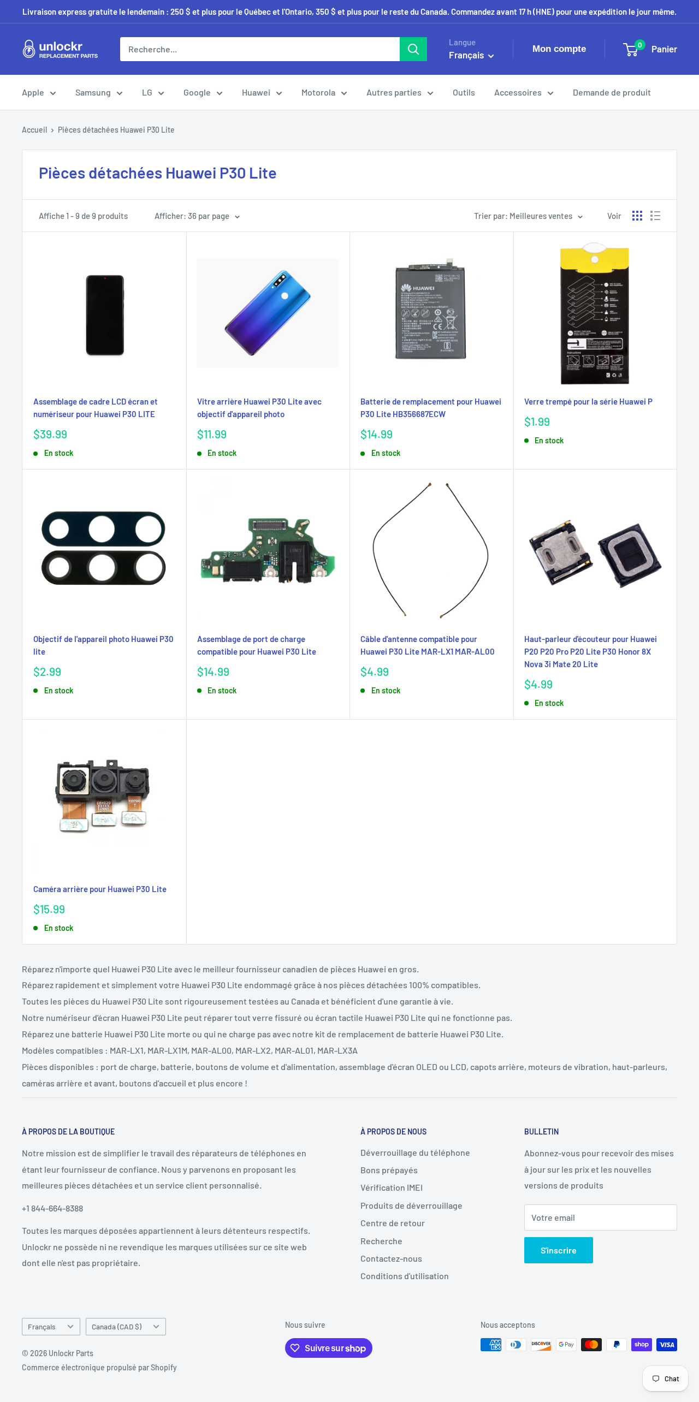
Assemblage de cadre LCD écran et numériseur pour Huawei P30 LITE (95, 407)
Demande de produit (612, 92)
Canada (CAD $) (116, 1326)
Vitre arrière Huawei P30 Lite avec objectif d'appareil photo (259, 407)
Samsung (93, 92)
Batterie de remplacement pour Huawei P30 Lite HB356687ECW (430, 407)
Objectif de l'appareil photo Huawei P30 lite (103, 645)
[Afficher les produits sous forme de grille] (637, 216)
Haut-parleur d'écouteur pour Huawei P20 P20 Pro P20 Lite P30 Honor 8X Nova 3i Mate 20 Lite (590, 651)
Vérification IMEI (391, 1187)
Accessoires (518, 92)
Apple (33, 92)
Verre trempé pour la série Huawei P (588, 401)
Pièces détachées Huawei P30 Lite (116, 129)
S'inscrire (559, 1250)
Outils (464, 92)
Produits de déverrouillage (411, 1205)
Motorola (318, 92)
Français (42, 1326)
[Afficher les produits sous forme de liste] (655, 216)
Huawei (256, 92)
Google (197, 92)
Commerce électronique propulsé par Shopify (99, 1367)
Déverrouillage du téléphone (415, 1152)
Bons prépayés (389, 1170)
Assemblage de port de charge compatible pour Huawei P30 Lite (256, 645)
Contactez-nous (391, 1258)
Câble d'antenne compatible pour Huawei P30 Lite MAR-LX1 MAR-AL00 (427, 645)
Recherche (381, 1240)
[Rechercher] (413, 49)
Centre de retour (392, 1222)
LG (147, 92)
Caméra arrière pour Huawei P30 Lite (100, 889)
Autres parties (394, 92)
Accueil (34, 129)
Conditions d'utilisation (404, 1275)
